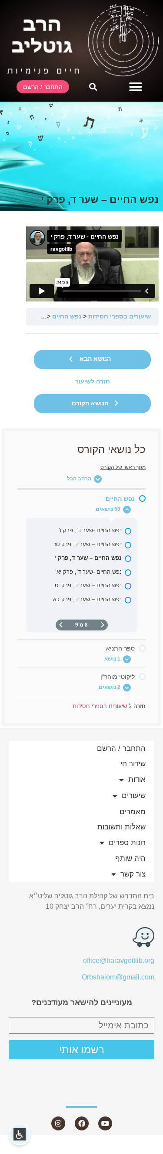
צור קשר (133, 874)
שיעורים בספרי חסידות (119, 316)
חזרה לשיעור (92, 381)
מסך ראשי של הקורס (123, 467)
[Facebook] (82, 1123)
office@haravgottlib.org (118, 960)
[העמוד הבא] (60, 625)
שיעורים (134, 795)
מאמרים (133, 812)
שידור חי (133, 764)
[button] (135, 86)
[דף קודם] (102, 625)
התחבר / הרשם (121, 748)
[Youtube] (105, 1123)
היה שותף (130, 858)
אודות (137, 779)
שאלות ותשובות (121, 827)
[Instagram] (58, 1123)
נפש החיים (66, 316)
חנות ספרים (127, 843)
